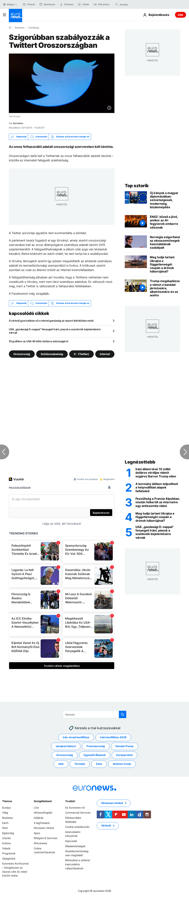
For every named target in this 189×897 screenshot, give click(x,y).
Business (19, 28)
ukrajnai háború (66, 746)
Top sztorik (137, 185)
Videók (6, 848)
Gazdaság (33, 28)
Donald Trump (124, 746)
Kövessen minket (44, 827)
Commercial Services (77, 812)
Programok (9, 853)
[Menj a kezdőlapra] (15, 15)
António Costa (122, 763)
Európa (6, 807)
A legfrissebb (42, 822)
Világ (5, 812)
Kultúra (6, 843)
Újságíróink (9, 858)
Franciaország (96, 746)
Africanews (40, 843)
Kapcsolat (71, 841)
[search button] (117, 4)
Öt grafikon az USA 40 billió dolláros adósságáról (38, 341)
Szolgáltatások (43, 801)
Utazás (6, 838)
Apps (37, 833)
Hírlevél (106, 825)
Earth (5, 822)
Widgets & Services (45, 838)
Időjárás (38, 817)
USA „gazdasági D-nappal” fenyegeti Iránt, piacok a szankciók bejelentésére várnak (54, 331)
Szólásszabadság (52, 353)
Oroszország (21, 353)
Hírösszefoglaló (43, 812)
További (70, 801)
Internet (105, 353)
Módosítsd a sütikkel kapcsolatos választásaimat (77, 864)
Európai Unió (124, 755)
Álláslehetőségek (75, 846)
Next (5, 827)
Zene (99, 763)
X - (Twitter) (81, 353)
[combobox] (135, 4)
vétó (61, 763)
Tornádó (79, 763)
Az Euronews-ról (75, 807)
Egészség (8, 833)
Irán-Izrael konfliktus (76, 737)
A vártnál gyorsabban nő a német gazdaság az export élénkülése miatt (51, 320)
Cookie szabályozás (77, 826)
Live (180, 14)
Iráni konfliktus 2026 (113, 737)
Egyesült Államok (95, 755)
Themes (7, 801)
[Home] (10, 27)
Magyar (11, 4)
